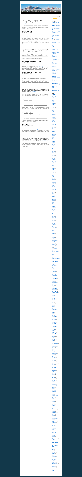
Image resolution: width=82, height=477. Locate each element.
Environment (53, 308)
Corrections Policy (54, 280)
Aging (53, 238)
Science (53, 427)
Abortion (25, 78)
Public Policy (36, 41)
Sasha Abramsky (54, 82)
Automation (53, 250)
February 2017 (53, 178)
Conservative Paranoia (54, 275)
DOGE (37, 43)
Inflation (30, 56)
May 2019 (53, 157)
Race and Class (53, 417)
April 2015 (53, 195)
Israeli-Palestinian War (42, 120)
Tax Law (53, 443)
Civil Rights (53, 269)
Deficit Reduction (35, 53)
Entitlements (23, 80)
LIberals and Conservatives (55, 363)
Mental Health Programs (54, 373)
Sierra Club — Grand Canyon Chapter (56, 83)
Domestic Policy (30, 54)
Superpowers (25, 28)
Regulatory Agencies (54, 421)
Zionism (23, 69)
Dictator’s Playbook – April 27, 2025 (29, 31)
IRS (52, 350)
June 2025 (53, 101)
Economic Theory (54, 301)
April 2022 (53, 130)
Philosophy (53, 397)
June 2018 (53, 166)
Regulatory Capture (54, 422)
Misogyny (53, 379)
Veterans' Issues (37, 57)
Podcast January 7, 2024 (27, 124)
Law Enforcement (54, 359)
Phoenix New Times (54, 80)
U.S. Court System (36, 42)
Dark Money (53, 285)
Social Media (53, 433)
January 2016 (53, 188)
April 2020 (53, 149)
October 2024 (53, 107)
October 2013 (53, 209)
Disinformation (29, 93)
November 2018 (54, 162)
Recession (34, 58)
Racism (39, 41)
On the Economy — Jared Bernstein (56, 77)
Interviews (23, 26)
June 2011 (53, 231)
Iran (24, 26)
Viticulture (53, 458)
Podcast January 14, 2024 (27, 112)
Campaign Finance (54, 262)
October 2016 (53, 181)
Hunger (53, 337)
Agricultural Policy (54, 239)
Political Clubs (53, 401)
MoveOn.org (53, 75)
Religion (42, 68)
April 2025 (53, 102)
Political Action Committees (43, 94)
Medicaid (35, 56)
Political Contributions (54, 402)
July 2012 (53, 221)
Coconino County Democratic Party (56, 58)
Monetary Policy (35, 106)
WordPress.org (53, 472)
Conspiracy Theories (27, 142)
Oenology (53, 388)
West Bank (43, 69)
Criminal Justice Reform (54, 282)
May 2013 (53, 213)
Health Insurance (54, 332)
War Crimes (35, 132)
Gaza (26, 69)
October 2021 (53, 135)
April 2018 (53, 167)
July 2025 (53, 100)
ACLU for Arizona (54, 45)
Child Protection (54, 265)
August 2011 (53, 229)
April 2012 (53, 223)
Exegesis (53, 313)
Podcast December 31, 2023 (28, 136)
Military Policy (25, 82)
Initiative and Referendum (55, 343)
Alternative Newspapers (54, 240)
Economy (53, 302)
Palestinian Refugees (31, 132)
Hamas (28, 69)
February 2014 (53, 206)
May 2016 (53, 185)
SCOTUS (23, 146)
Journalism (28, 40)
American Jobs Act (54, 241)
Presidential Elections (46, 82)
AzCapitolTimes (54, 53)
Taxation (28, 27)
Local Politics (53, 364)
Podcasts (53, 398)
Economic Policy (35, 25)
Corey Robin (53, 62)
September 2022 (54, 126)
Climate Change (54, 271)
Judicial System (32, 40)
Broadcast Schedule (54, 256)
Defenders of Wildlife (54, 63)
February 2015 (53, 197)
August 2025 (53, 99)
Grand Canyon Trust (54, 70)
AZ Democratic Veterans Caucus (55, 51)
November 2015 (54, 190)
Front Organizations (54, 323)
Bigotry (27, 38)
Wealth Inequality (54, 462)
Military (35, 26)
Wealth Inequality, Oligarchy (55, 463)
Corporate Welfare (28, 25)
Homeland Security (54, 333)
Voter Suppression (42, 42)
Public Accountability (54, 412)
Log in (53, 470)
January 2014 (53, 207)
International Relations (41, 27)
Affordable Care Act (28, 78)
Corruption (40, 38)
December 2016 (54, 180)
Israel (26, 26)
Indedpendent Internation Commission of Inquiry (27, 120)
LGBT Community (54, 361)
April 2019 (53, 158)
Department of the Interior (55, 292)
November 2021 (54, 134)
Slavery (53, 429)
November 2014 (54, 199)
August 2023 (53, 118)
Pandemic (37, 82)
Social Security (53, 434)
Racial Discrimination (54, 418)
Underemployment (54, 456)
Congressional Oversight (54, 274)
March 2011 (53, 233)
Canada (27, 43)
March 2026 (53, 94)
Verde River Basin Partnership (55, 89)
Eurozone (43, 25)
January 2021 (53, 142)
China (24, 25)
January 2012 (53, 225)
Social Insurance (54, 432)
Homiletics (53, 334)
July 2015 (53, 193)
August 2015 (53, 192)
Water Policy (53, 461)
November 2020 (54, 143)
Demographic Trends (54, 289)
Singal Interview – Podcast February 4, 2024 (31, 99)
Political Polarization (25, 41)
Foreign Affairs (46, 25)
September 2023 (54, 117)
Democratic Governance (24, 93)
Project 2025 (37, 83)
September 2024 (54, 108)
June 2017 (53, 175)
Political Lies (53, 404)
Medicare (38, 56)
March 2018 (53, 168)
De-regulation (31, 53)
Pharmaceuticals (54, 396)
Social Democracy (54, 431)
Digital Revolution (54, 294)
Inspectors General (27, 58)
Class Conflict (53, 270)
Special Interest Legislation (55, 438)
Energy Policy (45, 54)
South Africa (46, 120)
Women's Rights (54, 467)
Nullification (53, 387)
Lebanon (36, 69)
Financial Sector (54, 316)
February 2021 (53, 141)
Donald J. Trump (40, 43)
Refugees (42, 41)
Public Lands (53, 414)
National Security (54, 384)
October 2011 (53, 228)
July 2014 (53, 202)
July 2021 (53, 137)
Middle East (28, 26)
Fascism (34, 83)
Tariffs (28, 28)
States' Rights (53, 439)
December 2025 (54, 96)
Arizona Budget (54, 243)
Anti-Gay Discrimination (34, 78)
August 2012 (53, 220)
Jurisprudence (53, 355)
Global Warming (38, 143)
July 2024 (53, 109)
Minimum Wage (54, 378)
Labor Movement (54, 357)
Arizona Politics (28, 105)
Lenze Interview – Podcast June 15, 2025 (30, 18)
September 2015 (54, 191)
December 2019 (54, 152)
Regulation (53, 420)
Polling (53, 407)
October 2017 (53, 172)
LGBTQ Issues (38, 81)
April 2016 (53, 186)
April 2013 (53, 214)
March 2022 (53, 131)
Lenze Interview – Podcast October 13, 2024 (31, 61)
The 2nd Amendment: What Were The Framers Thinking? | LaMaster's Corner (56, 32)
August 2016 (53, 183)
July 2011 (53, 230)
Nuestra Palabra (54, 76)
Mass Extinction (36, 144)
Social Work (53, 436)
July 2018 (53, 165)
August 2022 (53, 127)
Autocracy (25, 38)
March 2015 (53, 196)
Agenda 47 (25, 83)
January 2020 (53, 151)
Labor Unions (34, 81)
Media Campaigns (54, 370)
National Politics (38, 26)
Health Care (41, 55)
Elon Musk (43, 43)
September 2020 (54, 145)
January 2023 (53, 123)
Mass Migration (40, 144)
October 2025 (53, 98)
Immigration (23, 56)
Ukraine (36, 27)
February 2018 (53, 169)
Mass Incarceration (36, 40)
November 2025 (54, 97)
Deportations (34, 43)
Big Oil (53, 253)
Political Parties (53, 405)
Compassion (53, 273)
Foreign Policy (35, 55)
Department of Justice (28, 39)
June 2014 (53, 203)
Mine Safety (53, 377)
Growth (53, 328)
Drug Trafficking (54, 299)
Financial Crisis (54, 315)
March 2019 (53, 159)
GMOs (53, 327)
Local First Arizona (54, 74)
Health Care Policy (39, 80)
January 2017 (53, 179)
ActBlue (53, 46)
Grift (24, 58)
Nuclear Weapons (45, 40)
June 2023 (53, 119)
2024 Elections (25, 108)
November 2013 (54, 208)
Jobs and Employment (25, 106)
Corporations (31, 25)
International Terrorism (42, 67)
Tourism (29, 42)
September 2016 (54, 182)
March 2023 (53, 122)
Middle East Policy (32, 26)
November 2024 (54, 106)
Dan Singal (29, 108)
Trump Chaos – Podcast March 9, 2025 (30, 47)
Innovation (53, 344)
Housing (37, 118)
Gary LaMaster (30, 32)
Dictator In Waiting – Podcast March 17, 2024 (31, 72)
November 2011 (54, 227)
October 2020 (53, 144)
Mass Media (53, 368)
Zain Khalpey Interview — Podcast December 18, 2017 (56, 35)
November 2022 (54, 125)
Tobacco (53, 449)
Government (38, 55)
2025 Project (46, 95)
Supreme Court (26, 42)
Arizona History (54, 245)
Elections (37, 93)
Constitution (29, 43)
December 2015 (54, 189)
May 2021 (53, 139)
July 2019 (53, 156)
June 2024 (53, 110)
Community (53, 272)
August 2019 (53, 155)
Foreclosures (53, 320)
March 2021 (53, 140)
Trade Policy (33, 27)
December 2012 (54, 217)
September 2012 (54, 219)
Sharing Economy (54, 428)
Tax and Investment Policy (55, 442)
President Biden (39, 108)
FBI (23, 58)
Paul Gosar (53, 393)
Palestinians (38, 69)
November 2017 (54, 171)
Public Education (33, 41)
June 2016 (53, 184)
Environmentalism (54, 310)
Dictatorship (27, 83)
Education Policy (43, 39)
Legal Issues (32, 56)
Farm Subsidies (47, 39)
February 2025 (53, 104)
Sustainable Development (54, 441)
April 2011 (53, 232)
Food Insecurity (54, 319)
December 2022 (54, 124)
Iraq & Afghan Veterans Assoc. (55, 72)
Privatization (46, 56)
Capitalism (53, 264)
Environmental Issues (24, 55)
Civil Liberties (31, 38)
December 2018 (54, 161)
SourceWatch (53, 85)
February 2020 (53, 150)
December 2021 (54, 133)
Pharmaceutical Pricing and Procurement (26, 107)
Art (52, 247)
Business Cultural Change (55, 261)
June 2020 (53, 147)
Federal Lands (28, 55)
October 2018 (53, 163)
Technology (30, 27)
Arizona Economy (54, 244)
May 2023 (53, 120)
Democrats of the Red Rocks (55, 65)
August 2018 (53, 164)
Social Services (53, 435)
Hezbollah (30, 69)
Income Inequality (27, 56)
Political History (38, 107)
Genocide (32, 67)
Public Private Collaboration (55, 416)
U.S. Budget (53, 453)
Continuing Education (54, 278)
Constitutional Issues (36, 38)
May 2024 (53, 111)
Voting (42, 95)
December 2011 (54, 226)
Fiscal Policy (32, 55)
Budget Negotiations (54, 257)
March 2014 (53, 205)
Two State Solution (44, 108)
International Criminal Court (36, 120)
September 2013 (54, 210)
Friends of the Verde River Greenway (56, 69)
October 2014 (53, 200)
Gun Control (53, 329)
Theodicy (53, 448)
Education (42, 54)
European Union (39, 25)
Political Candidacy (34, 107)
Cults (32, 43)
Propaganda (29, 41)
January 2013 (53, 216)
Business (53, 260)
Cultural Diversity (43, 38)
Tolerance (53, 450)
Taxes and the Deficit (54, 445)
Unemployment (33, 57)
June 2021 (53, 138)
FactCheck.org (53, 67)
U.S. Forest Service (27, 57)
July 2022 (53, 128)
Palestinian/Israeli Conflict (43, 26)
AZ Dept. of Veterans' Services (55, 52)
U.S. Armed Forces (54, 452)
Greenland (46, 43)
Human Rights (45, 55)
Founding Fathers (54, 322)
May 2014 (53, 204)
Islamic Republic (54, 351)
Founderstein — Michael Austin (55, 68)
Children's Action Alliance (55, 57)
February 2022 (53, 132)
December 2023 (54, 115)
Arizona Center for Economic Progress (56, 48)
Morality (40, 56)
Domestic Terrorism (34, 54)
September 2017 (54, 173)
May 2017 (53, 176)
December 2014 (54, 198)
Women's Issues (47, 42)
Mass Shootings (54, 369)
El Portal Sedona (54, 66)
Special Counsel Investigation (55, 437)
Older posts (23, 148)
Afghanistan (53, 237)
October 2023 (53, 116)
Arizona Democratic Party (55, 49)
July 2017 (53, 174)
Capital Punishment (43, 78)
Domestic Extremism (34, 39)
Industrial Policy (54, 339)
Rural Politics (53, 425)
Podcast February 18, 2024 (27, 86)
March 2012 (53, 224)
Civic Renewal (53, 267)
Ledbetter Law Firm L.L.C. (55, 73)
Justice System (53, 356)
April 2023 (53, 121)
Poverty (53, 408)
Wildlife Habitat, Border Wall (55, 465)
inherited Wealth (54, 342)
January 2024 (53, 114)
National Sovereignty (54, 385)
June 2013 (53, 212)
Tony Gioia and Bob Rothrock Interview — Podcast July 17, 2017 (56, 40)
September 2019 (54, 154)
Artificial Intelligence (54, 248)
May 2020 (53, 148)
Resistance (35, 119)
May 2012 (53, 222)
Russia (25, 27)
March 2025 (53, 103)
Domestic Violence (54, 298)
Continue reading (24, 23)
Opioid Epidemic (54, 390)
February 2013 (53, 215)
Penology (53, 394)
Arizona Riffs (53, 50)
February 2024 (53, 113)
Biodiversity (53, 255)
